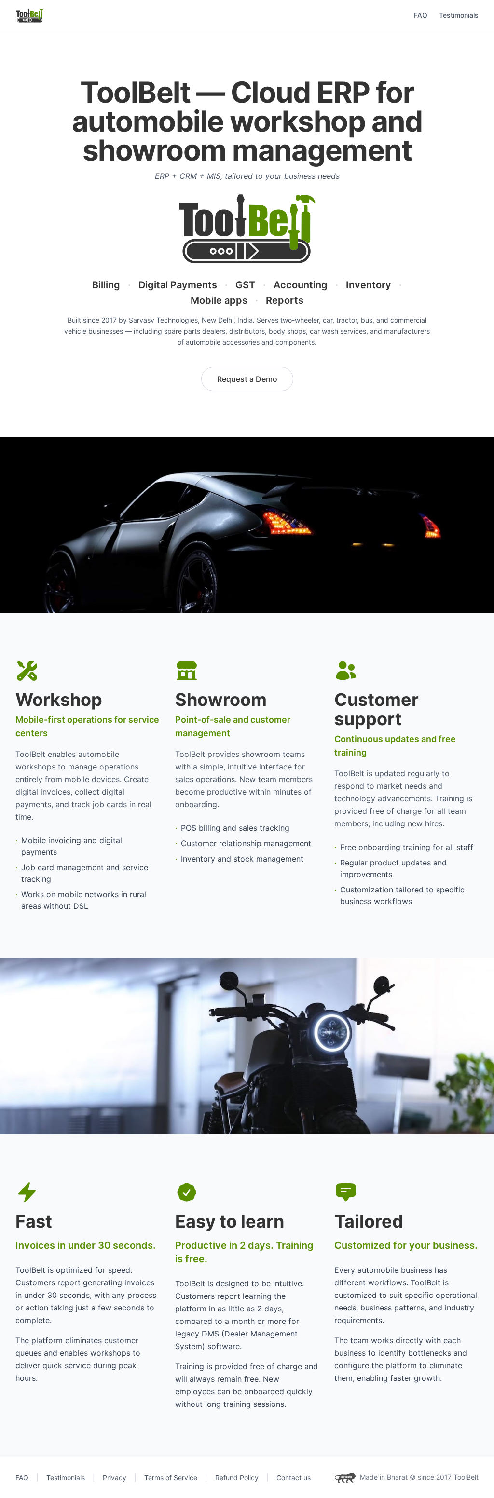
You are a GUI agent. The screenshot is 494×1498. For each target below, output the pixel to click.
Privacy (114, 1477)
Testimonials (459, 15)
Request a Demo (247, 379)
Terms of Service (170, 1477)
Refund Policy (237, 1477)
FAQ (420, 15)
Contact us (293, 1477)
